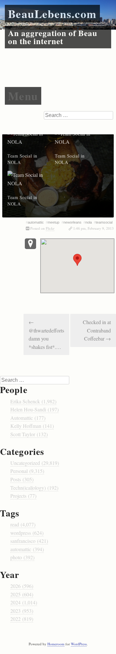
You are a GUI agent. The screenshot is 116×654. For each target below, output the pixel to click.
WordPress (79, 643)
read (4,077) (22, 524)
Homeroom (55, 643)
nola (88, 222)
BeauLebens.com (52, 13)
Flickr (50, 228)
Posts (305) (22, 479)
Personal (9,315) (27, 470)
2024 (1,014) (23, 602)
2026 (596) (21, 585)
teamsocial (104, 222)
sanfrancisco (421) (29, 540)
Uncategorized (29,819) (34, 462)
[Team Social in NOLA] (27, 141)
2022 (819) (21, 618)
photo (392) (22, 557)
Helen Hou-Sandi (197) (34, 409)
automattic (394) (27, 549)
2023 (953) (21, 610)
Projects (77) (23, 495)
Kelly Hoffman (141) (32, 425)
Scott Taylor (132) (29, 434)
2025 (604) (21, 594)
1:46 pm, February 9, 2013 (93, 228)
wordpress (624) (27, 532)
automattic (36, 222)
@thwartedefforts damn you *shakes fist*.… (46, 334)
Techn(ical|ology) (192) (34, 487)
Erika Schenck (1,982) (33, 401)
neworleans (72, 222)
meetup (53, 222)
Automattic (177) (27, 417)
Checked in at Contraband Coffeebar (97, 330)
